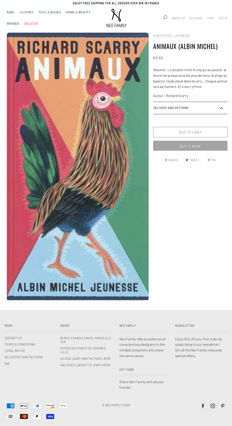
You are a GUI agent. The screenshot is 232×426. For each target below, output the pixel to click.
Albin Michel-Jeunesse (171, 35)
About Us (178, 18)
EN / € (223, 18)
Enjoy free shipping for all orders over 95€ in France (116, 3)
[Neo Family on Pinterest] (222, 406)
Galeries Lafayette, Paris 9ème (85, 365)
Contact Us (13, 338)
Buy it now (190, 146)
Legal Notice (15, 350)
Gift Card (126, 369)
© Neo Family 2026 (116, 405)
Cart (210, 18)
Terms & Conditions (20, 344)
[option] (78, 167)
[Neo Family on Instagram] (212, 406)
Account (196, 18)
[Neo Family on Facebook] (203, 406)
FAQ (7, 363)
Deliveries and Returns (24, 357)
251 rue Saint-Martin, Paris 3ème (85, 358)
